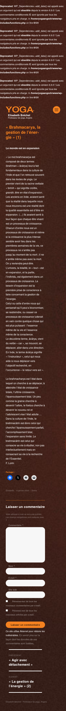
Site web (12, 589)
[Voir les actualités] (32, 117)
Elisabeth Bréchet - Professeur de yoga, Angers (26, 701)
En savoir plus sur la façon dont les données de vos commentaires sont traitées (23, 639)
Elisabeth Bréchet (19, 115)
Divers (34, 490)
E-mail (12, 577)
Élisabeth (10, 490)
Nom (11, 566)
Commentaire (15, 525)
